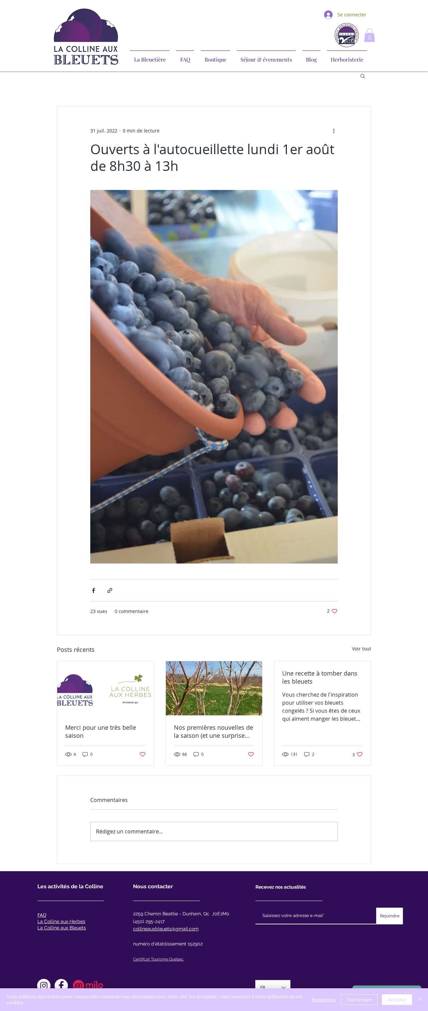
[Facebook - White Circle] (61, 985)
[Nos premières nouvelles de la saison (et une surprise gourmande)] (214, 688)
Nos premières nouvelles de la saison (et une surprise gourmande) (213, 731)
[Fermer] (420, 1000)
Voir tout (361, 648)
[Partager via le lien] (110, 590)
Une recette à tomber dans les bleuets (319, 677)
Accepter (397, 999)
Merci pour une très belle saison (100, 731)
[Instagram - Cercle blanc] (43, 985)
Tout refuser (359, 999)
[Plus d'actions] (334, 131)
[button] (369, 35)
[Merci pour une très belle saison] (105, 688)
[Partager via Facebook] (93, 590)
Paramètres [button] (323, 999)
